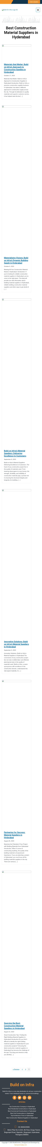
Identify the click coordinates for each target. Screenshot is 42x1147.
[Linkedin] (29, 1098)
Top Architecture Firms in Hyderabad (22, 1115)
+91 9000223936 (23, 1127)
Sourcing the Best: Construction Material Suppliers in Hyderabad (14, 1026)
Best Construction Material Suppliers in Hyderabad (22, 1118)
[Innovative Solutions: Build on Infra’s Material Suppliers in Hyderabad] (16, 563)
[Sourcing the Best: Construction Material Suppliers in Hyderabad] (16, 945)
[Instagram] (24, 1098)
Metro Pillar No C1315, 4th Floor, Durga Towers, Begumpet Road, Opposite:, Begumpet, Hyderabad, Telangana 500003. (22, 1132)
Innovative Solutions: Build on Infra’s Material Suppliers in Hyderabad (16, 644)
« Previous (16, 1069)
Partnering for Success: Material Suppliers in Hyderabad (14, 835)
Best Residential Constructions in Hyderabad (22, 1109)
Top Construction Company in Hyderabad (22, 1106)
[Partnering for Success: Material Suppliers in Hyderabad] (16, 754)
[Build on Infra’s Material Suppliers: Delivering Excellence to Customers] (16, 373)
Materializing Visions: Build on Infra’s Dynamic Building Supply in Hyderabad (16, 260)
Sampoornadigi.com (20, 1145)
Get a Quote (34, 2)
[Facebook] (14, 1098)
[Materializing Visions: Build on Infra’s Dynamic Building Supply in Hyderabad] (16, 180)
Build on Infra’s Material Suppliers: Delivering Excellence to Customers (15, 453)
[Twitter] (19, 1098)
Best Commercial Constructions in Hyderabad (22, 1111)
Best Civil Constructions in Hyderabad (22, 1113)
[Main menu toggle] (38, 10)
